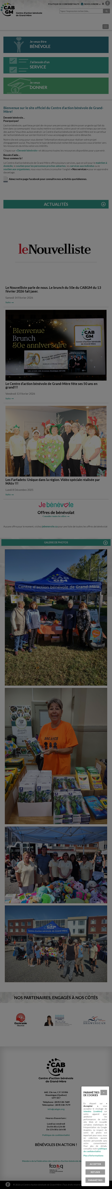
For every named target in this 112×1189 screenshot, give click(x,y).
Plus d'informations (93, 1155)
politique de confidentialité (95, 1150)
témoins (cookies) (92, 1111)
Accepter (95, 1164)
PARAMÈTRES (95, 1180)
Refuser (95, 1172)
